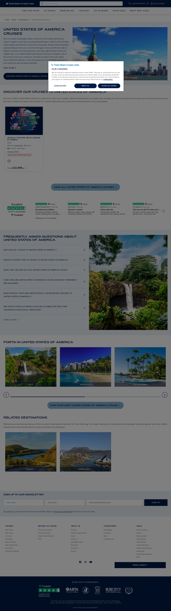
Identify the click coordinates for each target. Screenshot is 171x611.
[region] (86, 76)
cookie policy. (108, 79)
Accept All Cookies (109, 85)
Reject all (85, 85)
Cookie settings (60, 85)
